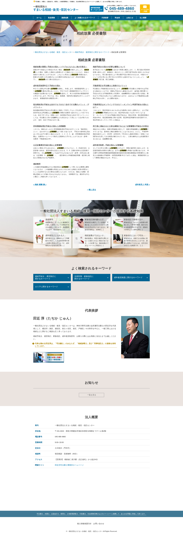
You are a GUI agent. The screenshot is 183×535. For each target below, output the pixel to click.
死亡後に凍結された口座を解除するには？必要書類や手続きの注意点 (121, 126)
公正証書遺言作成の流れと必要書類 (47, 145)
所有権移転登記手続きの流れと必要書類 (49, 126)
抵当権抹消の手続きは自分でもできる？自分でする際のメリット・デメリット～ (61, 106)
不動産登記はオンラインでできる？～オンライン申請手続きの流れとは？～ (121, 106)
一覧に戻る (91, 190)
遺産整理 (36, 164)
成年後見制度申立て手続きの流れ (46, 86)
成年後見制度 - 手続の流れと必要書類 (108, 145)
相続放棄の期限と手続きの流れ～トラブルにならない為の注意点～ (60, 67)
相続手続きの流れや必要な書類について (109, 67)
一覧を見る (91, 395)
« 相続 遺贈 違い (40, 185)
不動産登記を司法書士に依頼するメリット (110, 86)
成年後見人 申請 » (142, 185)
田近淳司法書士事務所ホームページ (69, 465)
